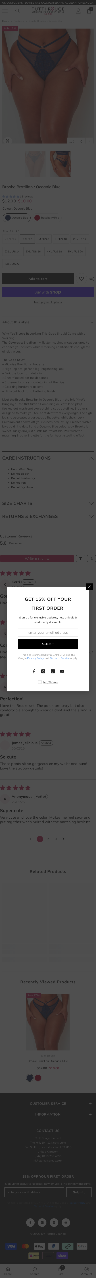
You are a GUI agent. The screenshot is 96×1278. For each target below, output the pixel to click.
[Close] (89, 586)
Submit (48, 644)
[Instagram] (43, 671)
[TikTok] (52, 671)
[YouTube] (62, 671)
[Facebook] (34, 671)
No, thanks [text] (50, 682)
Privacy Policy (35, 658)
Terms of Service (60, 658)
